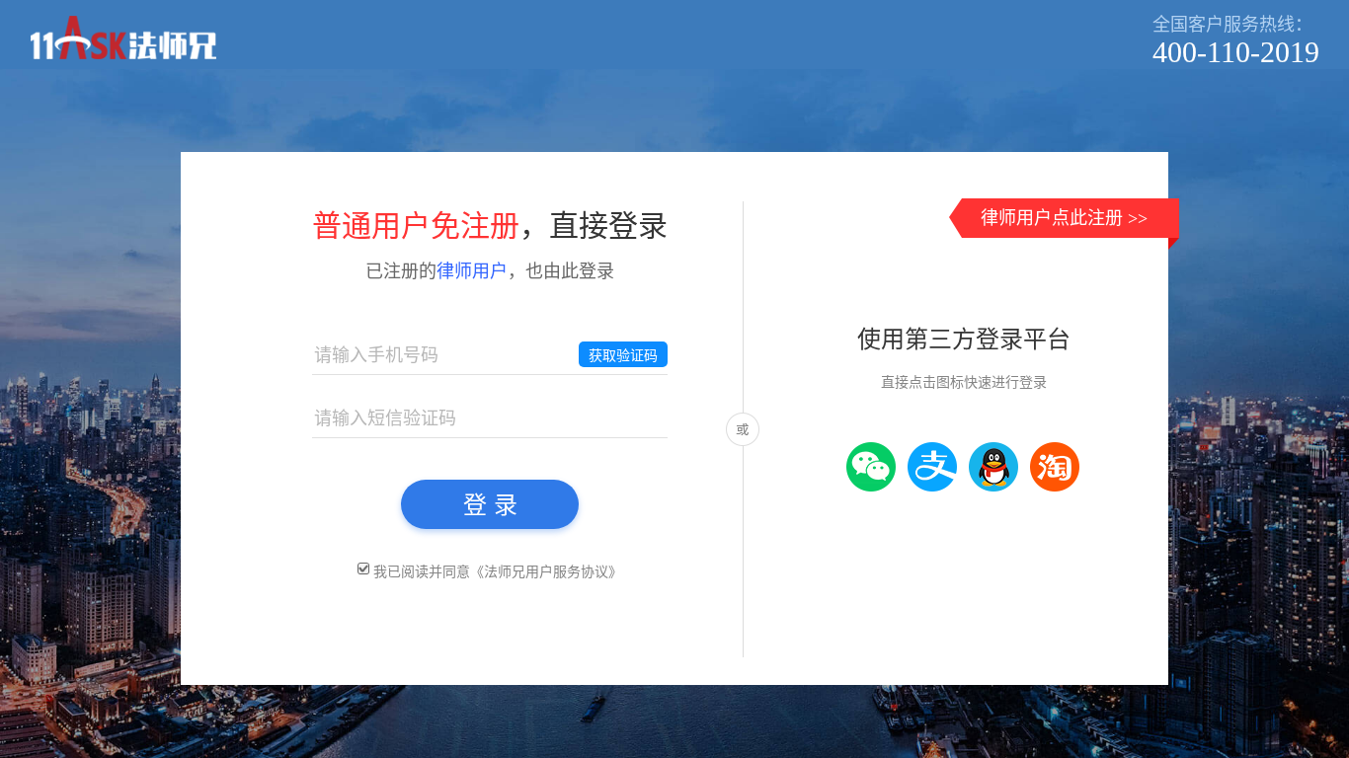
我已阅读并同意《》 (497, 572)
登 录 (490, 505)
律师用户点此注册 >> (1064, 218)
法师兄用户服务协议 (546, 572)
